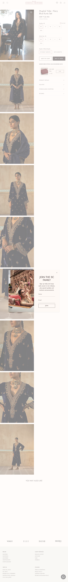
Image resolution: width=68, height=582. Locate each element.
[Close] (57, 272)
